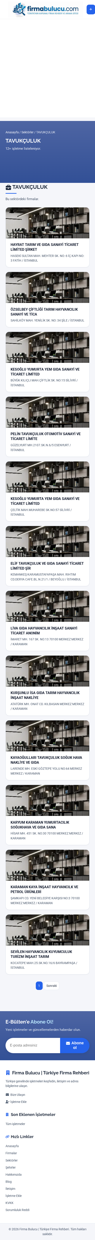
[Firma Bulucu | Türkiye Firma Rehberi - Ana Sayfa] (43, 9)
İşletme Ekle (18, 1102)
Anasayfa (12, 132)
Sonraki (51, 986)
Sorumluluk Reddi (17, 1210)
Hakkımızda (14, 1175)
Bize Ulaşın (17, 1095)
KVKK (9, 1203)
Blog (9, 1182)
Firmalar (11, 1153)
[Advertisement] (47, 68)
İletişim (10, 1189)
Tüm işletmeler (15, 1124)
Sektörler (27, 132)
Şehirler (11, 1167)
